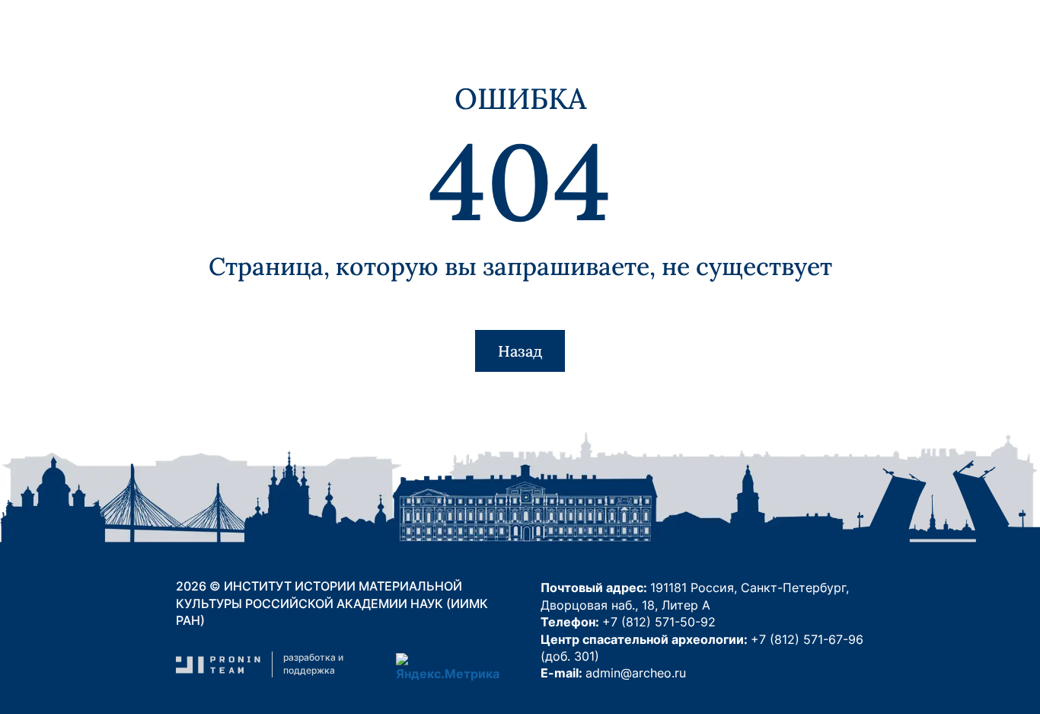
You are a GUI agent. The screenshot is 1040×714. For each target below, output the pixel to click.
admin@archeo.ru (635, 672)
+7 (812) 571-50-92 (659, 621)
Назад (520, 350)
